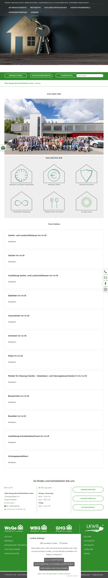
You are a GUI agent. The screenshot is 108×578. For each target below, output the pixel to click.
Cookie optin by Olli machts (72, 575)
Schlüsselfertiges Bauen (55, 8)
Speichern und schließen (54, 568)
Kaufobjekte (20, 8)
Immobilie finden (15, 75)
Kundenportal (67, 75)
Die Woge (8, 537)
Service (87, 553)
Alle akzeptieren (54, 560)
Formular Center (11, 553)
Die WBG (12, 8)
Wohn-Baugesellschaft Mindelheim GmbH (18, 83)
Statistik (65, 543)
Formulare (88, 549)
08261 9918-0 (10, 503)
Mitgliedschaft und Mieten (15, 545)
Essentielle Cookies (50, 543)
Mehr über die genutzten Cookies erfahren (54, 574)
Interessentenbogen (18, 12)
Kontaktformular (88, 498)
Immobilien (8, 541)
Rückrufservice (88, 507)
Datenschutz (98, 575)
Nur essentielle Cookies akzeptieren (54, 564)
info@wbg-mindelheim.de (79, 2)
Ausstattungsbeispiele (80, 8)
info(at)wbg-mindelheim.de (16, 509)
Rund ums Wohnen (12, 549)
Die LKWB (87, 537)
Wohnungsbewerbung (41, 75)
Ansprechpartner (88, 490)
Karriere (34, 12)
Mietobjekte (35, 8)
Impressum (85, 575)
